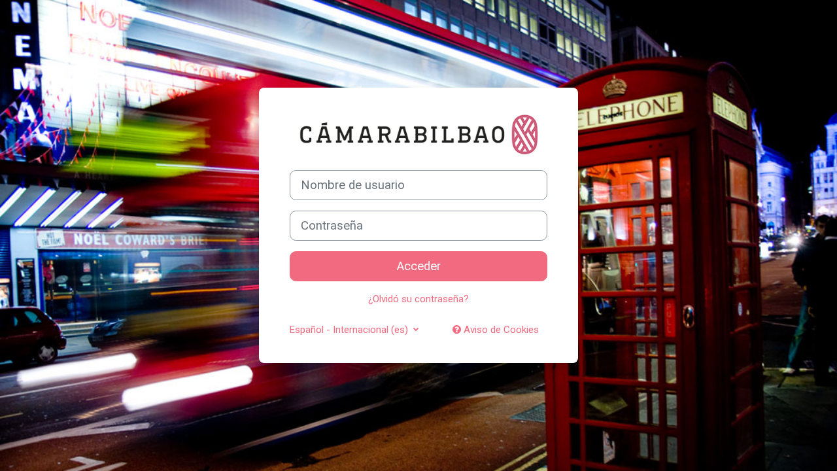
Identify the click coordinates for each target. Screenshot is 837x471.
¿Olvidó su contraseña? (418, 299)
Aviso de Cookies (500, 330)
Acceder (419, 266)
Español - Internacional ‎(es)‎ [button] (350, 330)
